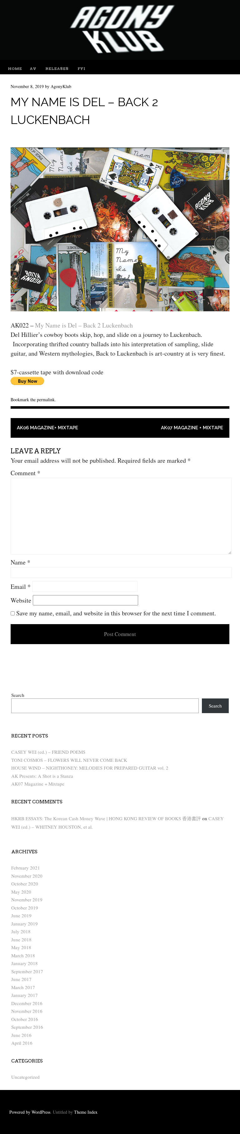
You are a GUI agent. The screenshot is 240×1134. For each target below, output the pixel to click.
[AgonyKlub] (120, 57)
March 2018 (23, 955)
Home (15, 68)
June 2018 (21, 939)
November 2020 (26, 876)
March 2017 (23, 987)
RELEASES (56, 68)
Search (17, 695)
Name (20, 562)
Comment (25, 473)
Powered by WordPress (29, 1112)
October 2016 (24, 1019)
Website (21, 600)
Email (21, 586)
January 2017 (24, 995)
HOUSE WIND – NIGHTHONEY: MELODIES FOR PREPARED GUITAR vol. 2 (89, 768)
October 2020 (24, 883)
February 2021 (25, 868)
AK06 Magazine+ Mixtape (47, 428)
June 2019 (21, 915)
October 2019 (24, 908)
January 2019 (24, 923)
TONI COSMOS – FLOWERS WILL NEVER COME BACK (69, 760)
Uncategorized (25, 1077)
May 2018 (21, 947)
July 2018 (21, 931)
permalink (46, 399)
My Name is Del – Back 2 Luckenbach (84, 325)
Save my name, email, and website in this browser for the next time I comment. (116, 613)
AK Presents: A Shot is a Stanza (42, 776)
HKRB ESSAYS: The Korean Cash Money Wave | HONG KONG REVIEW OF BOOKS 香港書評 (106, 818)
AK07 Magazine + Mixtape (192, 428)
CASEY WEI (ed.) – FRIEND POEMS (48, 752)
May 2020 (21, 892)
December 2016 (26, 1003)
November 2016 (26, 1011)
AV (33, 68)
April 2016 (21, 1043)
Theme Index (86, 1112)
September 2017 (27, 971)
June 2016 (21, 1035)
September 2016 (27, 1027)
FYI (81, 68)
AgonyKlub (61, 86)
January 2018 (24, 963)
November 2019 (26, 899)
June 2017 (21, 979)
